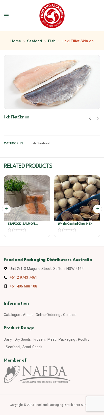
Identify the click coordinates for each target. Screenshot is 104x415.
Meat (51, 339)
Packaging (67, 339)
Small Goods (32, 347)
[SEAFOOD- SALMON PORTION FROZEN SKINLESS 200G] (27, 198)
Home (15, 41)
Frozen (39, 339)
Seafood (34, 41)
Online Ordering (48, 315)
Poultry (83, 339)
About (28, 315)
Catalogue (12, 315)
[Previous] (6, 208)
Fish (52, 41)
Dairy (8, 339)
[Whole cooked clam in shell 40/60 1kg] (77, 198)
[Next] (97, 208)
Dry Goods (23, 339)
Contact (69, 315)
